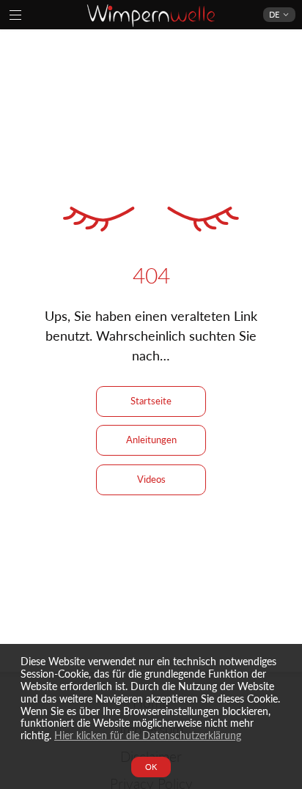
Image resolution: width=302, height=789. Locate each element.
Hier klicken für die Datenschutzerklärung (147, 735)
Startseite (151, 401)
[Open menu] (15, 14)
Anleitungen (151, 439)
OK (151, 766)
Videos (151, 479)
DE (274, 14)
